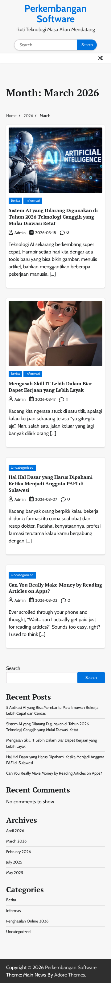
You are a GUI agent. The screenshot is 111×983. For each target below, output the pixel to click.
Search (13, 668)
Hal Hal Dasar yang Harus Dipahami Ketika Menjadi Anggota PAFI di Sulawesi (50, 483)
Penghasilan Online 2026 (27, 921)
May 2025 (14, 872)
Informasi (33, 201)
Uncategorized (22, 468)
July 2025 (14, 862)
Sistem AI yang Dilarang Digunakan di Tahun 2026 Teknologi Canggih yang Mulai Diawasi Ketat (53, 217)
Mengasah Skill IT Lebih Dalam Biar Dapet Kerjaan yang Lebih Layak (50, 386)
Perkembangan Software (55, 13)
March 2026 (16, 841)
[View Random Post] (100, 58)
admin (20, 232)
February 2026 (18, 851)
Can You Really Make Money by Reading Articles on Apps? (55, 588)
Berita (15, 201)
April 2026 (15, 830)
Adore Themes (69, 975)
